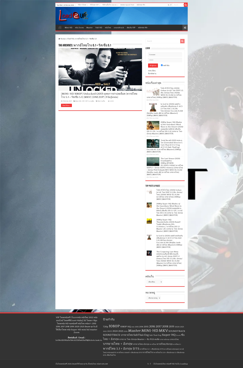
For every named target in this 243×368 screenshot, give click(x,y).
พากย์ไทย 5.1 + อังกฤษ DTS (121, 348)
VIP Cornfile (89, 101)
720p (105, 326)
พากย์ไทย (153, 344)
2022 (105, 331)
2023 (109, 331)
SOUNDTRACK (176, 331)
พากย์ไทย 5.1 (177, 344)
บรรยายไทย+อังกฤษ (141, 344)
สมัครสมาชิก (141, 5)
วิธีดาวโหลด (82, 5)
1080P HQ (125, 326)
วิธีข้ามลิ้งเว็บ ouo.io (109, 5)
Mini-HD (68, 28)
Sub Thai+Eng (155, 335)
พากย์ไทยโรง (148, 352)
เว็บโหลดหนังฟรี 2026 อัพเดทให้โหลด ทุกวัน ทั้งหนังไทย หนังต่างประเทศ (81, 364)
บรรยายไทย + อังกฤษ (118, 344)
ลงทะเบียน (152, 71)
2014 (141, 327)
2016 (152, 326)
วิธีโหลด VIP (94, 5)
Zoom (178, 335)
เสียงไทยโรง (111, 355)
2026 (126, 331)
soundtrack (119, 28)
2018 (165, 326)
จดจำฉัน (166, 65)
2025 (120, 331)
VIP (83, 101)
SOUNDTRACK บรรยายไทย (118, 334)
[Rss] (169, 4)
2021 (182, 327)
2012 (132, 327)
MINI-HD (149, 330)
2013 (137, 327)
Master (89, 28)
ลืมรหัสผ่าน (152, 74)
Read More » (66, 105)
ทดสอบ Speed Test (127, 5)
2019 (171, 326)
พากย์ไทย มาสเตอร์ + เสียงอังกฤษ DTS (129, 352)
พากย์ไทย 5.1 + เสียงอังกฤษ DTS (152, 349)
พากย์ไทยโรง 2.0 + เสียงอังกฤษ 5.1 (165, 352)
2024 (115, 331)
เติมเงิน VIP (131, 28)
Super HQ (169, 334)
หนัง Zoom (79, 28)
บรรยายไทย (174, 339)
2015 (146, 326)
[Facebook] (171, 4)
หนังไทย (108, 28)
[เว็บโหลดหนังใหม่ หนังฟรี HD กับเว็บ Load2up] (73, 15)
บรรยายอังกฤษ (164, 339)
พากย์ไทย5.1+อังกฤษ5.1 (172, 349)
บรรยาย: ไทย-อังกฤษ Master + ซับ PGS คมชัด (139, 339)
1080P (114, 326)
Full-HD (98, 28)
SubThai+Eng (141, 334)
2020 (177, 327)
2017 (159, 326)
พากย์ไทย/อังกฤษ (165, 344)
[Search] (186, 5)
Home (60, 27)
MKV (163, 330)
